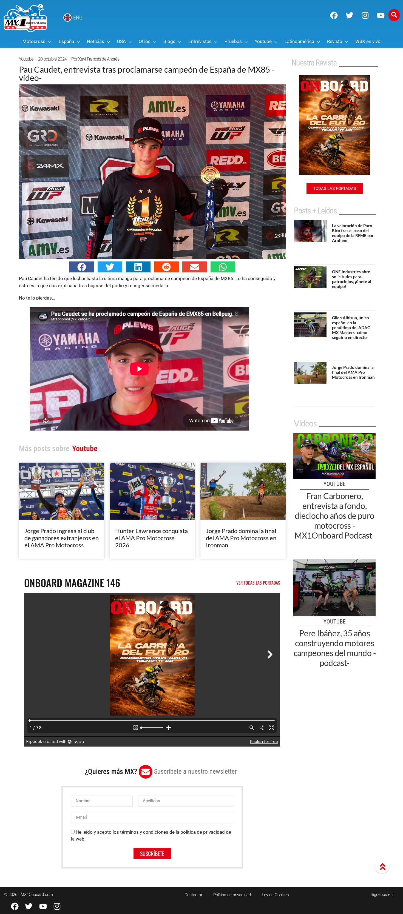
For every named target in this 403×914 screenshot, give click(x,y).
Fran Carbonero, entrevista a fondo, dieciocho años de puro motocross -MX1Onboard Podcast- (334, 515)
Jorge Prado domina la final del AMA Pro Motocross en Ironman (241, 538)
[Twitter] (349, 15)
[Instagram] (365, 15)
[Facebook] (334, 15)
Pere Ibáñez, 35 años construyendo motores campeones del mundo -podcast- (335, 648)
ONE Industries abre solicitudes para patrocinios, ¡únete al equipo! (351, 279)
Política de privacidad (232, 894)
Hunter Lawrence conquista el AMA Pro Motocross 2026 (151, 538)
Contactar (193, 894)
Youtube (26, 59)
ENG (78, 17)
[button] (81, 266)
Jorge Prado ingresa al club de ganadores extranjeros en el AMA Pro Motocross (61, 538)
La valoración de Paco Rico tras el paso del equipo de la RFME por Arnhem (353, 233)
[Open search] (394, 15)
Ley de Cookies (275, 894)
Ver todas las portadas (258, 582)
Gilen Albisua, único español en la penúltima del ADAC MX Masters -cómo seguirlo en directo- (351, 327)
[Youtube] (380, 15)
